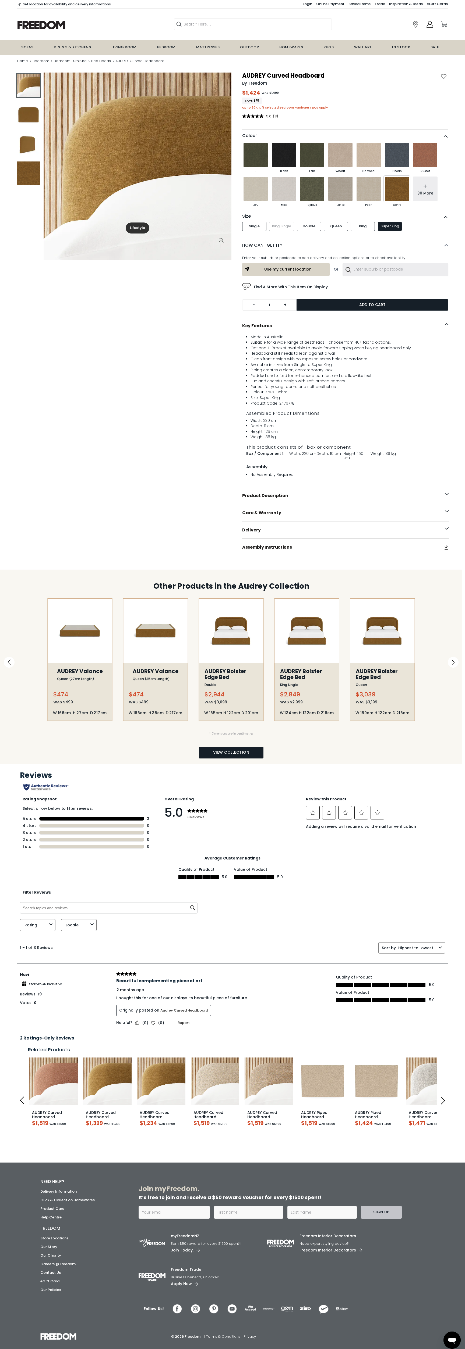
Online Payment (330, 3)
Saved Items (359, 3)
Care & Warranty (261, 513)
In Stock (401, 47)
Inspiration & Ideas (406, 3)
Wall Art (363, 47)
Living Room (124, 47)
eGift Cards (437, 3)
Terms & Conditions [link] (224, 1336)
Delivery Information (58, 1191)
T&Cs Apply (319, 107)
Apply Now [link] (181, 1283)
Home (22, 60)
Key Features (257, 326)
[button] (345, 245)
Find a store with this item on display (291, 287)
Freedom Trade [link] (186, 1269)
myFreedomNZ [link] (185, 1236)
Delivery (251, 530)
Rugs (328, 47)
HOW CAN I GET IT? (262, 245)
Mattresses (208, 47)
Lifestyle (137, 227)
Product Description (265, 495)
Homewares (291, 47)
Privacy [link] (250, 1336)
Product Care (52, 1208)
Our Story (48, 1246)
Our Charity (50, 1255)
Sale (435, 47)
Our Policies (50, 1289)
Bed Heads (101, 60)
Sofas (27, 47)
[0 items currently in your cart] (443, 24)
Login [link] (307, 3)
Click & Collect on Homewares (67, 1200)
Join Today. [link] (182, 1250)
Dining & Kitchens (72, 47)
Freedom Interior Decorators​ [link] (328, 1236)
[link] (415, 24)
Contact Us (50, 1272)
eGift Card (49, 1281)
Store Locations (54, 1238)
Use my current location (288, 269)
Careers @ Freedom (58, 1264)
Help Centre (51, 1217)
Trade (380, 3)
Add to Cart (372, 304)
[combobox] (395, 269)
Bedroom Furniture (70, 60)
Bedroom (166, 47)
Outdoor (249, 47)
